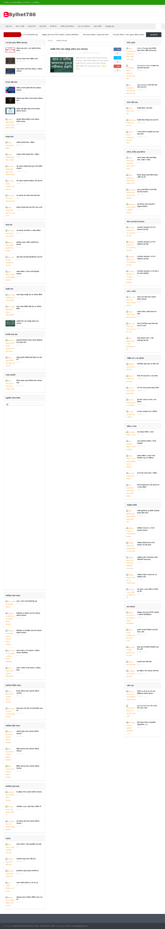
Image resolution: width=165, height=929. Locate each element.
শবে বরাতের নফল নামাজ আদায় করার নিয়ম (28, 195)
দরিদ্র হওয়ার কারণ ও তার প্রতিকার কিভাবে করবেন (28, 49)
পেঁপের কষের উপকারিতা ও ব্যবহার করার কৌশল (76, 35)
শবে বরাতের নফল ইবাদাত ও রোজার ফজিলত (28, 230)
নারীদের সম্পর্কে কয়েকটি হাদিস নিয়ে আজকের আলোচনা (28, 89)
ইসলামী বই (53, 26)
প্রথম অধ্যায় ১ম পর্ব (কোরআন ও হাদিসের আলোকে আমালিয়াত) (27, 651)
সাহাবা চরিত (42, 26)
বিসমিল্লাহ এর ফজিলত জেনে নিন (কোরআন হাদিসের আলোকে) (28, 614)
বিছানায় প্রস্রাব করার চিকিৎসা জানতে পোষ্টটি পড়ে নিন (147, 176)
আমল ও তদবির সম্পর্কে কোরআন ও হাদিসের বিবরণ (28, 669)
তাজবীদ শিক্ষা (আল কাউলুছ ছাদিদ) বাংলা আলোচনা (69, 49)
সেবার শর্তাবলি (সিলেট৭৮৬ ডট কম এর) (27, 882)
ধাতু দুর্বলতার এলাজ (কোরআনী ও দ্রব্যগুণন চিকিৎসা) (146, 205)
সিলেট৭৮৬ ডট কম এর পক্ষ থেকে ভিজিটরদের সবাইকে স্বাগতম (146, 692)
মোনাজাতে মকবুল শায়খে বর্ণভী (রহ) (26, 859)
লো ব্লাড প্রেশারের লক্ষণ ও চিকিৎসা (147, 411)
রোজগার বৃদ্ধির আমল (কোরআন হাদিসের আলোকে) (27, 732)
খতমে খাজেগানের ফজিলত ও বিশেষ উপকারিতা (146, 442)
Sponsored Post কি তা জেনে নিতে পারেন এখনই (147, 706)
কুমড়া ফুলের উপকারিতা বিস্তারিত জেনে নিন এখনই (148, 648)
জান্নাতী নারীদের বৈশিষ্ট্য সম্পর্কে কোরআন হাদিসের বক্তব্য (27, 120)
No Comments (94, 53)
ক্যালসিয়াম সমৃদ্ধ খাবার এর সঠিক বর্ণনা (148, 364)
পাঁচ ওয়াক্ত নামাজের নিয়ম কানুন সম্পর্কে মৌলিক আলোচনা (29, 167)
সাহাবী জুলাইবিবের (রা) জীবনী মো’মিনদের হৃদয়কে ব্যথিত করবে (148, 511)
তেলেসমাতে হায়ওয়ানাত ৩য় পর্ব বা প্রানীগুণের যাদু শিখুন (146, 243)
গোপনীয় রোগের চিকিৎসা (67, 26)
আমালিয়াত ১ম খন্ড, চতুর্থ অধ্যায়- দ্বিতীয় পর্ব (28, 806)
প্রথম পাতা (9, 26)
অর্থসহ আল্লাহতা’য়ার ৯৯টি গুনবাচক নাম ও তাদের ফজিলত (148, 486)
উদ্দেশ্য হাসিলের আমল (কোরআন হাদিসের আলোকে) (27, 692)
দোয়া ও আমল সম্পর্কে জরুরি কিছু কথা (26, 601)
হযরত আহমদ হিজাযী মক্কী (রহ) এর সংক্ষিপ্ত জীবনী (28, 307)
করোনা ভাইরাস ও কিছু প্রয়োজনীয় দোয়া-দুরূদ (28, 844)
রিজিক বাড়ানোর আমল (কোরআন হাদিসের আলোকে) (27, 749)
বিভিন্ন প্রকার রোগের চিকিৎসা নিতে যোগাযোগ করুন (29, 381)
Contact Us (109, 26)
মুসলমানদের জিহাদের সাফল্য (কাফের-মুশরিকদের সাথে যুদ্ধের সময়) (29, 341)
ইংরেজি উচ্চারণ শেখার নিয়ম (144, 108)
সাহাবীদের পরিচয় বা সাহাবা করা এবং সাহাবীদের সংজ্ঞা (147, 575)
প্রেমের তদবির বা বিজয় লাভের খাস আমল (146, 312)
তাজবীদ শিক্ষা (85, 53)
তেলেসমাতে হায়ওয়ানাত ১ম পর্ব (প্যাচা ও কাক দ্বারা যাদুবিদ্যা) (148, 272)
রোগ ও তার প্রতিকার (84, 26)
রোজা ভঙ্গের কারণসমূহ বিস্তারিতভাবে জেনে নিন (29, 257)
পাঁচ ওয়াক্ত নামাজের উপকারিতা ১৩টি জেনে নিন (29, 180)
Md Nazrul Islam (63, 53)
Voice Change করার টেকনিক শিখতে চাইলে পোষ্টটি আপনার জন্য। (147, 49)
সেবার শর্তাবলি (97, 26)
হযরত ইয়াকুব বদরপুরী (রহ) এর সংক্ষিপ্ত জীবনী (29, 294)
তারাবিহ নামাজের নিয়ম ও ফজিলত (25, 142)
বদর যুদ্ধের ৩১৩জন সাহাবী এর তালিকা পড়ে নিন (147, 590)
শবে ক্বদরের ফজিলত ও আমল (145, 432)
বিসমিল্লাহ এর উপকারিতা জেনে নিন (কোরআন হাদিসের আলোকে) (29, 631)
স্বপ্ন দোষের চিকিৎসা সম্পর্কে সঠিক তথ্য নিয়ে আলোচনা (147, 190)
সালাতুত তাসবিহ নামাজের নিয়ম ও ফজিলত (27, 154)
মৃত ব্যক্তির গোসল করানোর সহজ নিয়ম (147, 670)
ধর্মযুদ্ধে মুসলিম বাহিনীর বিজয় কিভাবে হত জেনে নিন (29, 358)
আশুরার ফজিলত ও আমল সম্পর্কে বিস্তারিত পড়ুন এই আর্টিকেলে (146, 456)
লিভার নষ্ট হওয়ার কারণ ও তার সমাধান (147, 376)
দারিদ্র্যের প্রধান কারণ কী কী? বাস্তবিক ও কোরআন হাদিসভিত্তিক (40, 35)
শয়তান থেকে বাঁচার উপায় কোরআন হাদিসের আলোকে (146, 298)
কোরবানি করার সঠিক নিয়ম (144, 661)
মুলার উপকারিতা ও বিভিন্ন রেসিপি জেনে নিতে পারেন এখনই (144, 35)
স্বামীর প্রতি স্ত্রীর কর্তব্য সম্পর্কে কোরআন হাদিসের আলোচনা (28, 109)
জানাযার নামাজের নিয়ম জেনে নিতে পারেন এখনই (29, 207)
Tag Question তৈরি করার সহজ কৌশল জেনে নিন (147, 86)
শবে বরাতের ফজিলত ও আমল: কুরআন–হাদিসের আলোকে (108, 35)
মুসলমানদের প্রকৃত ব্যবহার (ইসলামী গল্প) (27, 870)
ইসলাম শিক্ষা (32, 26)
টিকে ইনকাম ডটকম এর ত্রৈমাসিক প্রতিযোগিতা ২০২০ (146, 723)
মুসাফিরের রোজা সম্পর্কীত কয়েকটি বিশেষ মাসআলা (27, 243)
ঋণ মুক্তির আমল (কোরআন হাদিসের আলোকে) (29, 792)
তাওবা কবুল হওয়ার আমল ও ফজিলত (147, 473)
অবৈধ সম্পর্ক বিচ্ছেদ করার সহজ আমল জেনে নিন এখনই (147, 324)
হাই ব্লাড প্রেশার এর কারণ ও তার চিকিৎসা (146, 400)
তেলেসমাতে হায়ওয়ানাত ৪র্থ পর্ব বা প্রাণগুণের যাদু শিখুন (146, 228)
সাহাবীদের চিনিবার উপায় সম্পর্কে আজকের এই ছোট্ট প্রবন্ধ (145, 543)
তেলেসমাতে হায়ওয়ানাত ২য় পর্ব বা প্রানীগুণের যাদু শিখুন (146, 257)
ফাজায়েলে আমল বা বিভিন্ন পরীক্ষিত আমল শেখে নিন (29, 898)
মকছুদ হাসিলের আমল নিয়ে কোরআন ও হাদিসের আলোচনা (29, 70)
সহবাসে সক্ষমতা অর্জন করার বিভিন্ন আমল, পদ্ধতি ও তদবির (146, 158)
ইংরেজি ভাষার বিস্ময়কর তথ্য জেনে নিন (147, 120)
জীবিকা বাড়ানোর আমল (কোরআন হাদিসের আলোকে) (27, 767)
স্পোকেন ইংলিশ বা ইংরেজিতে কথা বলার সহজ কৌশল (148, 132)
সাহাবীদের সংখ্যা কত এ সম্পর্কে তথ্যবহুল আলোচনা (145, 529)
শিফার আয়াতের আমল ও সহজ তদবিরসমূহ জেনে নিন (145, 339)
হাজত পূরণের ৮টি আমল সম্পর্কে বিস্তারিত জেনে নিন (29, 709)
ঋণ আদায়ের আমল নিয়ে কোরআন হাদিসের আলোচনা (27, 822)
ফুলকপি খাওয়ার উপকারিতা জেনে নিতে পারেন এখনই (147, 630)
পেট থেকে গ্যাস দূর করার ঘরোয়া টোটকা (148, 387)
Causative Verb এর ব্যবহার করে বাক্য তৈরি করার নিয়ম (148, 66)
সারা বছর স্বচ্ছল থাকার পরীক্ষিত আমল (27, 58)
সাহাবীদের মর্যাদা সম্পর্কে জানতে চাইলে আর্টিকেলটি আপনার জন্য (147, 558)
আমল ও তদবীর (20, 26)
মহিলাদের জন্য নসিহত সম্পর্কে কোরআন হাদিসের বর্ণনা (29, 99)
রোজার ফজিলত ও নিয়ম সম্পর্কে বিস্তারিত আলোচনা (27, 272)
